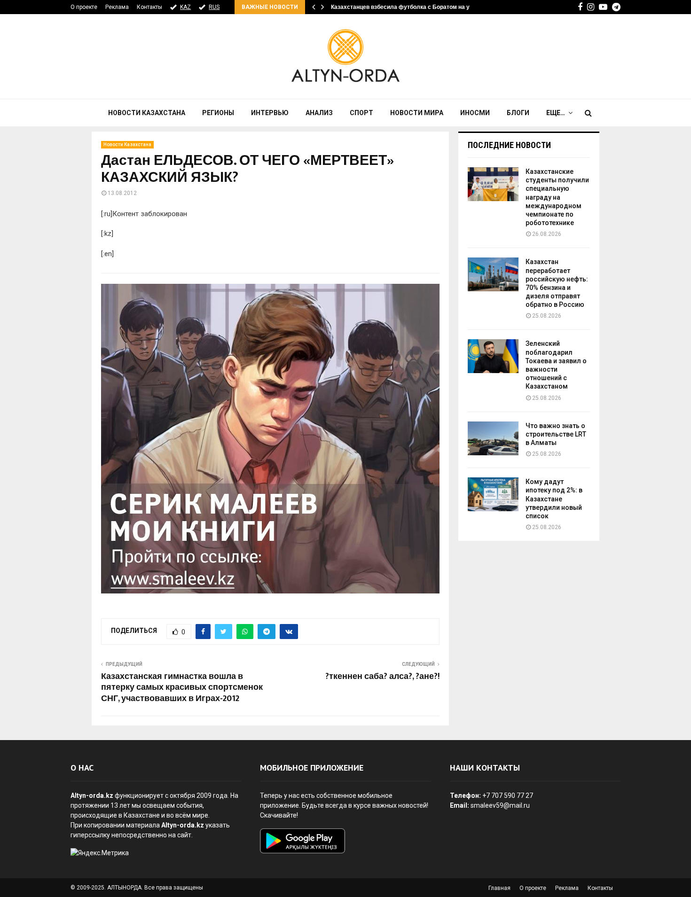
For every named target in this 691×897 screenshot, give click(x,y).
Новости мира (416, 113)
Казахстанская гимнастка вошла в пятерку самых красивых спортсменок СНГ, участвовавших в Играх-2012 (182, 688)
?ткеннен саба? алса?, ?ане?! (382, 677)
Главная (499, 888)
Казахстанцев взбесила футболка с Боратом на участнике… (415, 7)
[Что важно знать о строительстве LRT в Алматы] (493, 438)
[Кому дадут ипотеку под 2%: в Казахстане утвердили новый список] (493, 494)
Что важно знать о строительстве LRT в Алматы (556, 434)
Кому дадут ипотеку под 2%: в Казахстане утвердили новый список (554, 499)
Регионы (218, 113)
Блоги (518, 113)
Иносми (475, 113)
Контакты (149, 7)
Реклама (117, 7)
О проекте (84, 7)
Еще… (555, 113)
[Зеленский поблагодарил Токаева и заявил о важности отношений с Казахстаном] (493, 356)
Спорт (361, 113)
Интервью (270, 113)
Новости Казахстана (146, 113)
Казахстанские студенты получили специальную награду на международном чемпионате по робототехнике (557, 197)
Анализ (319, 113)
